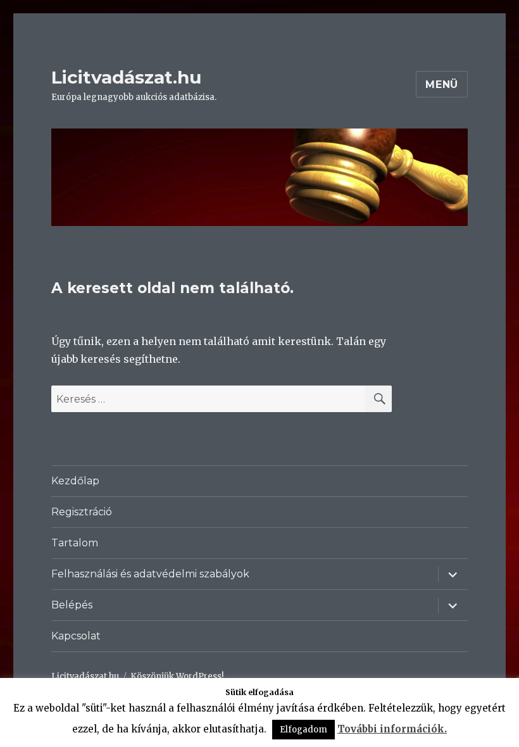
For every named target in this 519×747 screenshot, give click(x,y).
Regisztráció (81, 512)
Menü (441, 84)
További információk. (392, 729)
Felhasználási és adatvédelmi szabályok (150, 574)
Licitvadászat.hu (126, 77)
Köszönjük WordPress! (176, 676)
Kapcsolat (76, 636)
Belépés (71, 605)
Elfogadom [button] (303, 729)
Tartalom (74, 543)
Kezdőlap (75, 481)
